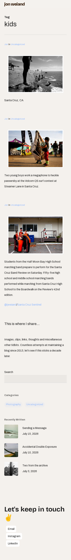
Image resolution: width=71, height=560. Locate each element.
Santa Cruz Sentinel (29, 304)
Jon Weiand (14, 4)
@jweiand (10, 304)
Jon (6, 44)
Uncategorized (18, 44)
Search (8, 372)
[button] (11, 529)
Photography (13, 404)
